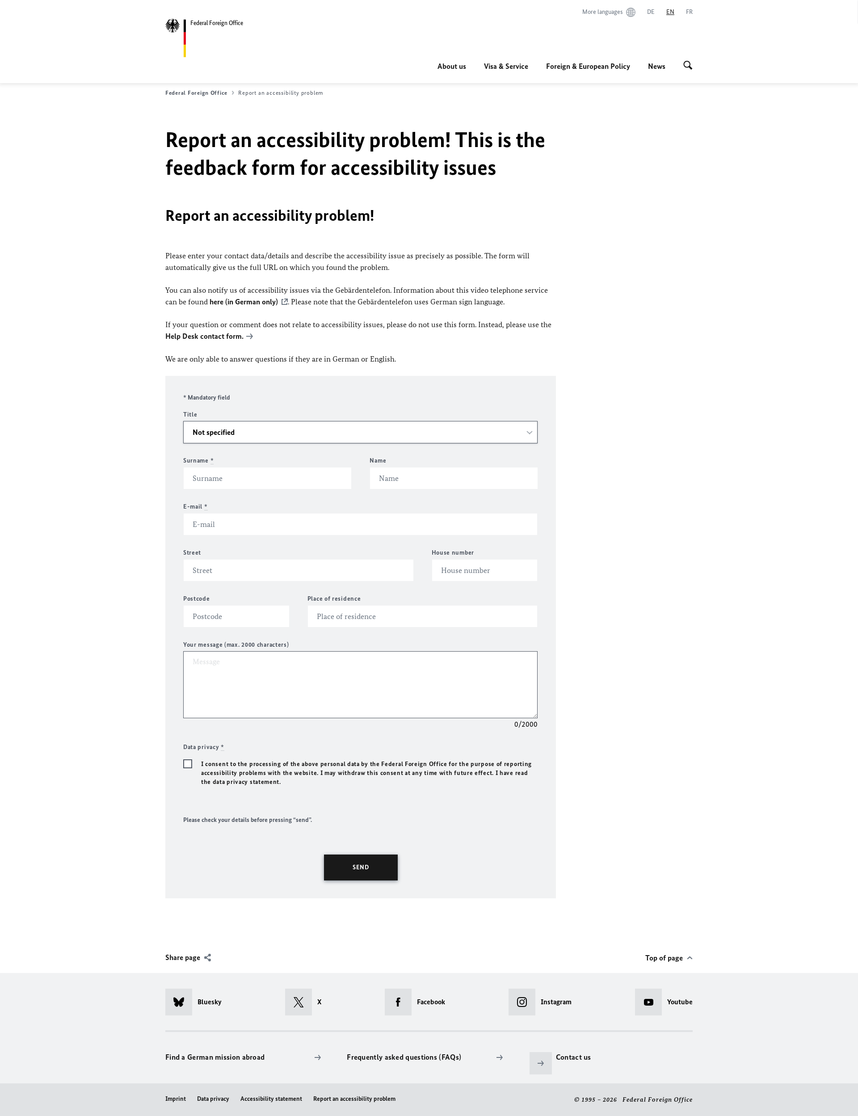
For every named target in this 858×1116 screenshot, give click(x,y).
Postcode (196, 598)
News (656, 66)
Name (378, 460)
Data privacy (213, 1099)
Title (190, 414)
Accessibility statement (271, 1099)
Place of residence (334, 598)
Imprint (175, 1099)
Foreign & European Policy (588, 66)
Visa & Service (506, 66)
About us (451, 66)
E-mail (195, 506)
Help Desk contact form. (204, 336)
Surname (198, 460)
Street (192, 552)
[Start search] (688, 66)
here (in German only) (244, 301)
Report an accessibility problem (354, 1099)
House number (453, 552)
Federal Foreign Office (196, 92)
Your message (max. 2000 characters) (236, 645)
